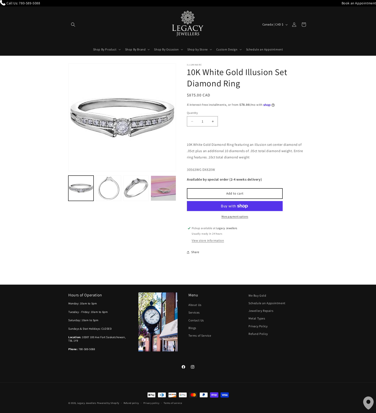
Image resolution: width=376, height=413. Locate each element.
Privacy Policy (257, 326)
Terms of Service (199, 335)
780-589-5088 (29, 3)
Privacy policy (151, 402)
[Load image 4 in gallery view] (163, 188)
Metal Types (256, 319)
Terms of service (173, 402)
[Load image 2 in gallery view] (108, 188)
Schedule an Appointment (266, 303)
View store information (208, 240)
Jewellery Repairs (260, 311)
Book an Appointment (359, 3)
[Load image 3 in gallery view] (136, 188)
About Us (194, 305)
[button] (73, 24)
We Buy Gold (257, 295)
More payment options (235, 216)
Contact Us (196, 320)
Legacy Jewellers (86, 403)
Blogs (192, 328)
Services (194, 313)
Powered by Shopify (108, 403)
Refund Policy (258, 334)
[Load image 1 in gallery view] (81, 188)
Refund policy (131, 402)
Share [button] (195, 252)
